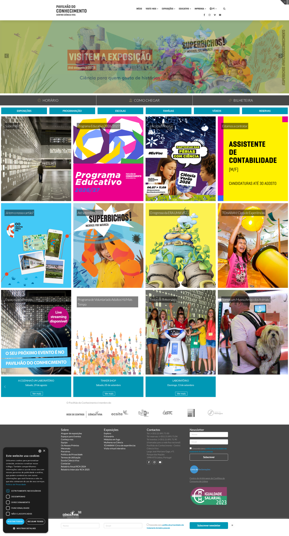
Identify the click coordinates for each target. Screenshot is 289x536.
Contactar (65, 463)
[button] (25, 528)
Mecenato (65, 448)
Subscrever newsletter (208, 525)
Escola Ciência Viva (70, 460)
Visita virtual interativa (114, 448)
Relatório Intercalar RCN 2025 (75, 469)
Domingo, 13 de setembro (180, 385)
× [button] (44, 451)
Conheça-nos (67, 439)
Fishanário (109, 436)
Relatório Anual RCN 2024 (73, 466)
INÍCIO (139, 8)
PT (213, 8)
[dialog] (25, 490)
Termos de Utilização (70, 457)
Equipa (64, 442)
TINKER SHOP (108, 380)
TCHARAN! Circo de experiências (119, 445)
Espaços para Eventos (71, 436)
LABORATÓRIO (180, 380)
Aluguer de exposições (71, 433)
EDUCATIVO (184, 8)
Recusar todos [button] (36, 521)
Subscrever (209, 457)
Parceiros (65, 451)
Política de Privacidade (71, 454)
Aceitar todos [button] (15, 521)
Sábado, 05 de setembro (108, 385)
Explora (107, 433)
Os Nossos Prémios (70, 445)
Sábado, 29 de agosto (36, 385)
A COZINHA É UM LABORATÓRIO (36, 380)
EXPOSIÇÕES (168, 8)
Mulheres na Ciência (113, 442)
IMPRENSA (200, 8)
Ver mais (36, 393)
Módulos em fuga (112, 439)
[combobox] (39, 451)
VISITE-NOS (151, 8)
